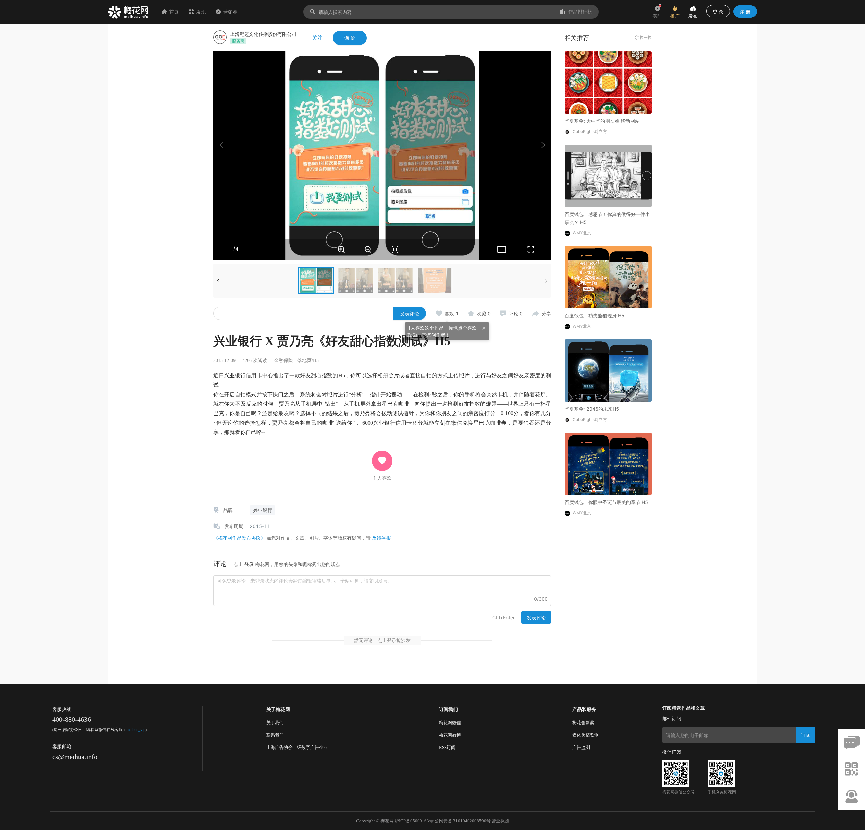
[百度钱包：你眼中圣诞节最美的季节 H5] (608, 463)
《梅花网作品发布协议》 (239, 538)
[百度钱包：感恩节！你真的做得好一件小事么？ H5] (608, 175)
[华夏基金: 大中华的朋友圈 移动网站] (608, 82)
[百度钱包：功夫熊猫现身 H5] (608, 277)
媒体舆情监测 (585, 735)
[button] (542, 145)
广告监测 (581, 747)
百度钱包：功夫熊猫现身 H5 (594, 315)
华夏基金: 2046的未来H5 (592, 409)
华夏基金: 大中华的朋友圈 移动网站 (602, 121)
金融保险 (283, 360)
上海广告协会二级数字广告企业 (297, 747)
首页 (174, 12)
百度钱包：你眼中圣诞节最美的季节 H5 (606, 502)
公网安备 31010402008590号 (463, 820)
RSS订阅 (447, 747)
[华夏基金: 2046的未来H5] (608, 370)
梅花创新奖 (583, 722)
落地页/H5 (308, 360)
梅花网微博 (450, 735)
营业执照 (500, 820)
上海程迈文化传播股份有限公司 (263, 34)
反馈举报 (381, 538)
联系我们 (275, 735)
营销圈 (230, 12)
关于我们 (275, 722)
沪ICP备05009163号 (414, 820)
